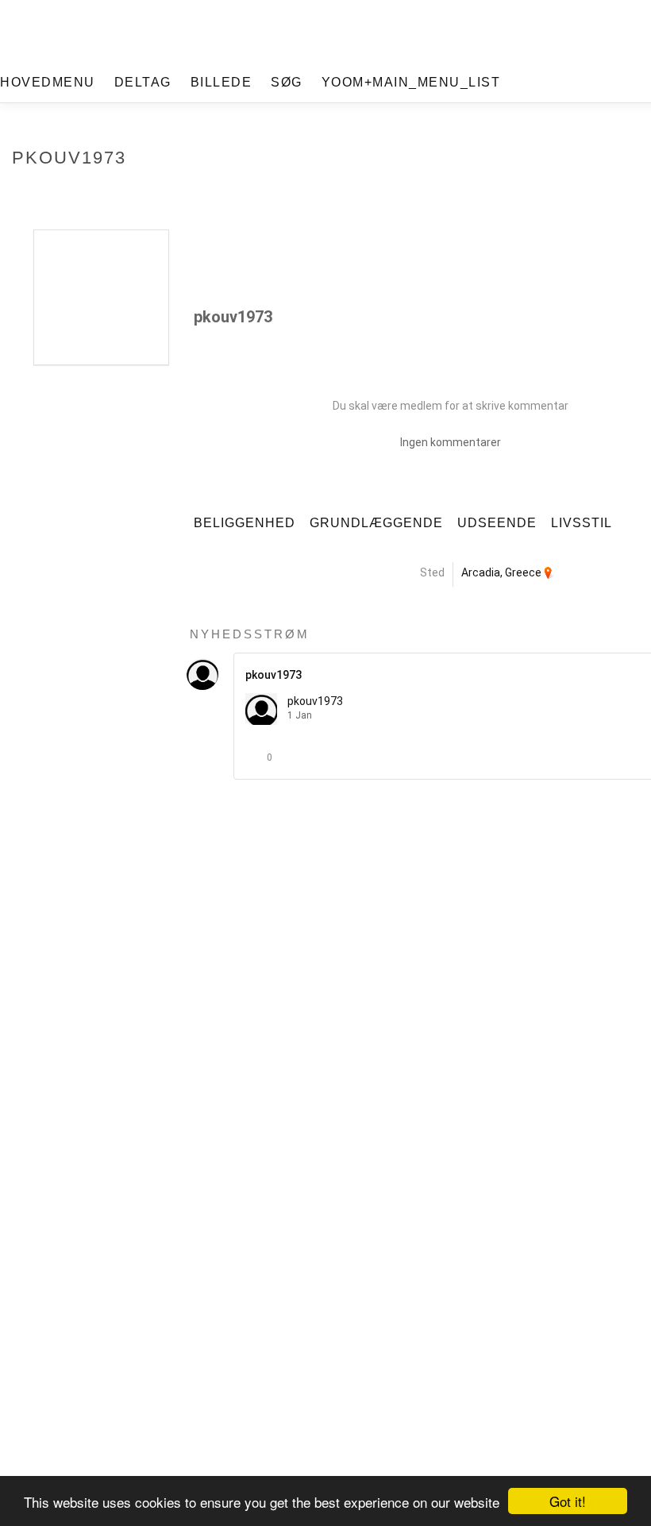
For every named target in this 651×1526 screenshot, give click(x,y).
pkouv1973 (315, 701)
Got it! (567, 1501)
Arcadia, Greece (501, 572)
